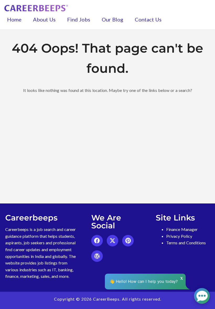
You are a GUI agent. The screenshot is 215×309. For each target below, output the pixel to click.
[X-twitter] (112, 240)
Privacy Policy (179, 236)
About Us (44, 19)
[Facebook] (97, 240)
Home (14, 19)
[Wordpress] (97, 256)
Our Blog (112, 19)
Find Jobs (78, 19)
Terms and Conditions (186, 242)
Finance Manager (182, 229)
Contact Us (148, 19)
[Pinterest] (128, 240)
